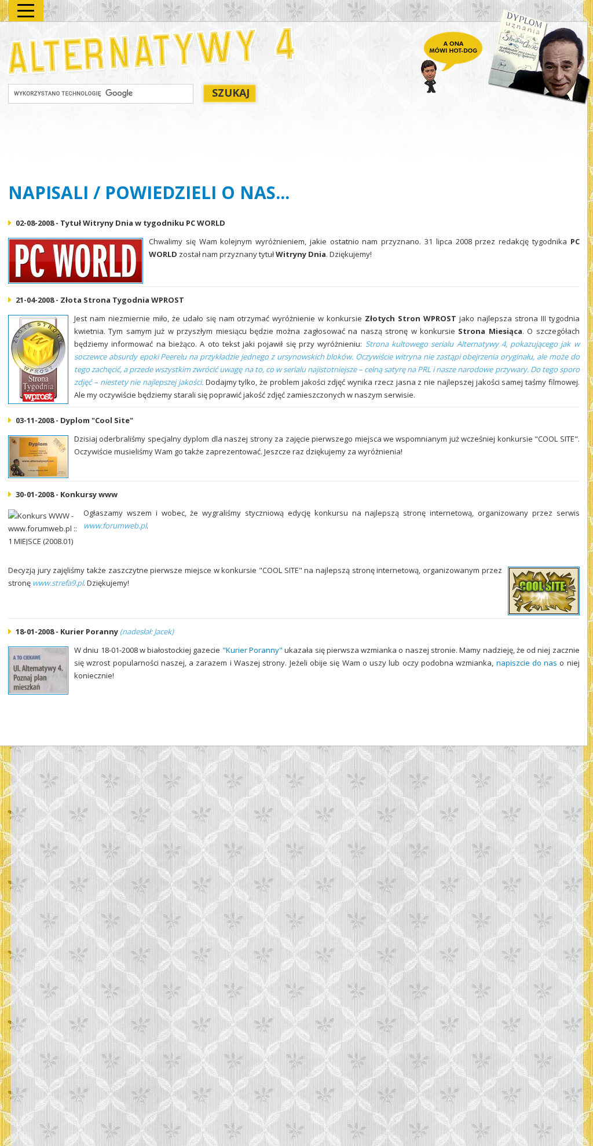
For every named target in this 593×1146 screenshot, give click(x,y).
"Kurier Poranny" (252, 650)
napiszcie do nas (527, 663)
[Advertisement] (219, 145)
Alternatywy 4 (152, 51)
